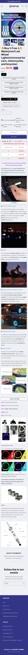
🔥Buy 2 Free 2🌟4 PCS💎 (10, 102)
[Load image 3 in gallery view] (21, 42)
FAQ (4, 602)
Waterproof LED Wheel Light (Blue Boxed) (13, 92)
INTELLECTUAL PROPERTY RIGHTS (12, 640)
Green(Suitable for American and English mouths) (14, 83)
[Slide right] (26, 42)
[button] (2, 6)
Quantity (3, 109)
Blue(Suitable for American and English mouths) (14, 78)
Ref (4, 74)
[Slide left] (1, 42)
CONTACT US (6, 609)
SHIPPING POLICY (8, 633)
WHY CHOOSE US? (8, 637)
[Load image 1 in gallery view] (7, 42)
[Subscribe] (23, 583)
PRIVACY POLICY (7, 629)
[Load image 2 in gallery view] (14, 42)
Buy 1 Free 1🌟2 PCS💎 (9, 99)
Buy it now (14, 137)
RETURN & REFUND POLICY (10, 613)
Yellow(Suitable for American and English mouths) (13, 88)
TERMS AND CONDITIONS (10, 616)
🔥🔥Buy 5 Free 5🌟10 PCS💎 (11, 106)
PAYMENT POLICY (8, 626)
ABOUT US (6, 605)
